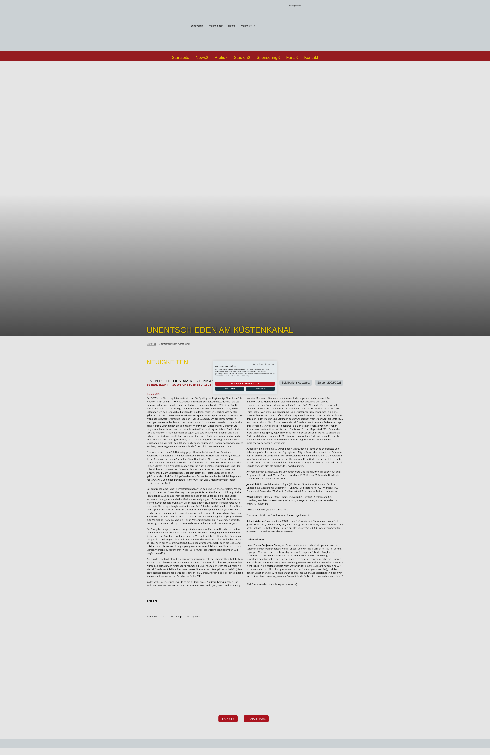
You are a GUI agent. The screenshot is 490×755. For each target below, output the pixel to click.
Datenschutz (258, 364)
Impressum (270, 364)
